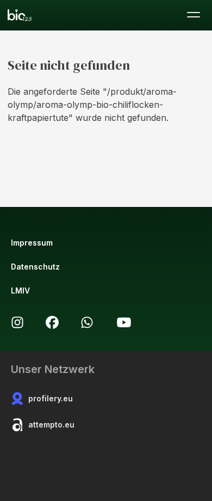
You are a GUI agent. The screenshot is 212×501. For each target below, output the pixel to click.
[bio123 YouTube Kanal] (124, 322)
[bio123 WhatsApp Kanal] (86, 322)
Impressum (32, 242)
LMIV (20, 290)
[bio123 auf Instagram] (17, 322)
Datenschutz (35, 266)
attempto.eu (51, 424)
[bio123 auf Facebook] (52, 322)
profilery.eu (50, 398)
